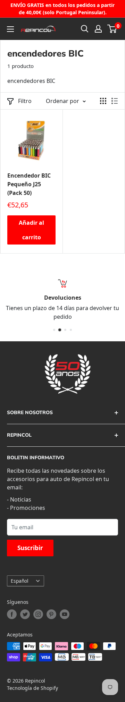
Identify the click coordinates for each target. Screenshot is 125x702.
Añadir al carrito (31, 230)
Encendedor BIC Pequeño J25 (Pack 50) (29, 184)
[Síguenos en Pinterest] (51, 614)
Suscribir (30, 548)
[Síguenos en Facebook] (12, 614)
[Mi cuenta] (98, 29)
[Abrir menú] (10, 29)
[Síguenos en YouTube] (64, 614)
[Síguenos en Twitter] (25, 614)
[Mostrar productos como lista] (114, 101)
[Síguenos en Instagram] (38, 614)
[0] (112, 29)
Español (19, 580)
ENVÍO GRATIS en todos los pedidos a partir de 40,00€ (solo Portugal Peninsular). (62, 9)
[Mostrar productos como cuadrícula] (103, 101)
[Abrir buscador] (85, 29)
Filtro (25, 101)
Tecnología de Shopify (32, 688)
